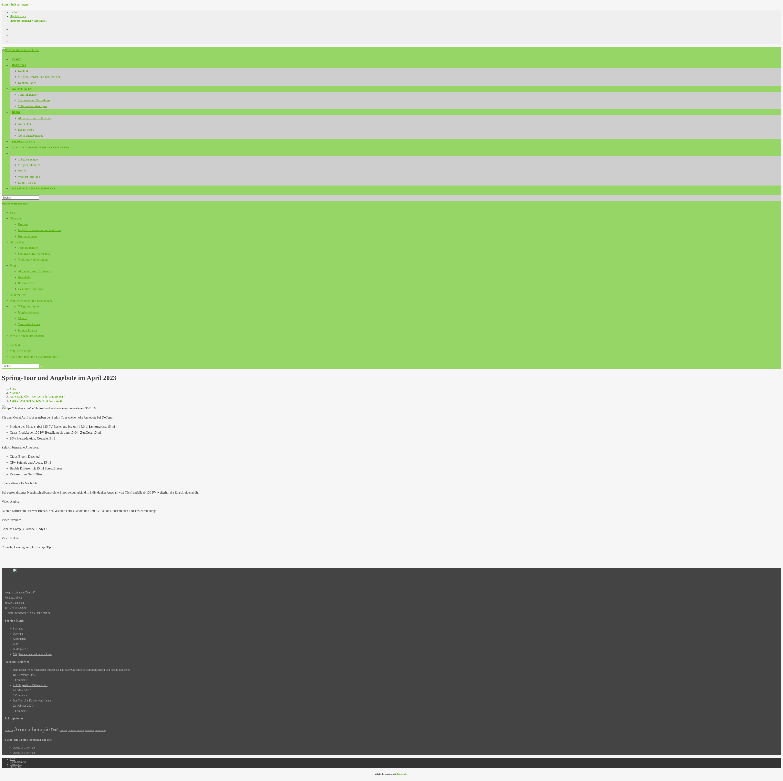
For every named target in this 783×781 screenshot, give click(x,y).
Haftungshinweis (18, 761)
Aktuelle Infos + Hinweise (34, 271)
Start (12, 212)
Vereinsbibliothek (29, 324)
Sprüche (80, 730)
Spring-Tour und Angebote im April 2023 (36, 400)
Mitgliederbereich (29, 312)
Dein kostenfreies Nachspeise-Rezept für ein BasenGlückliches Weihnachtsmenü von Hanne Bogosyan (71, 669)
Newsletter (24, 277)
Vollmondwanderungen (33, 259)
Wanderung (100, 730)
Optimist (72, 730)
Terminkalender (28, 247)
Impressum (15, 766)
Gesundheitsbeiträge (31, 289)
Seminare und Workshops (34, 253)
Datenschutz (16, 764)
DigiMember (402, 774)
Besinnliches (26, 283)
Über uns (15, 218)
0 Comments (20, 680)
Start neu (18, 628)
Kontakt (14, 12)
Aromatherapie (32, 729)
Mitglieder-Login (18, 16)
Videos (22, 318)
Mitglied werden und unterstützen (39, 230)
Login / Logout (27, 330)
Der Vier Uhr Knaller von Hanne (32, 700)
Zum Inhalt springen (15, 4)
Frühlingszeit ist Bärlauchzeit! (30, 685)
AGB (12, 759)
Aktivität (9, 730)
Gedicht (63, 730)
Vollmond (89, 730)
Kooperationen (27, 236)
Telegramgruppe (28, 306)
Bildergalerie (18, 294)
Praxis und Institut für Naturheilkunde (28, 20)
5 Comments (20, 711)
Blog (13, 265)
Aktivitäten (17, 242)
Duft (55, 729)
